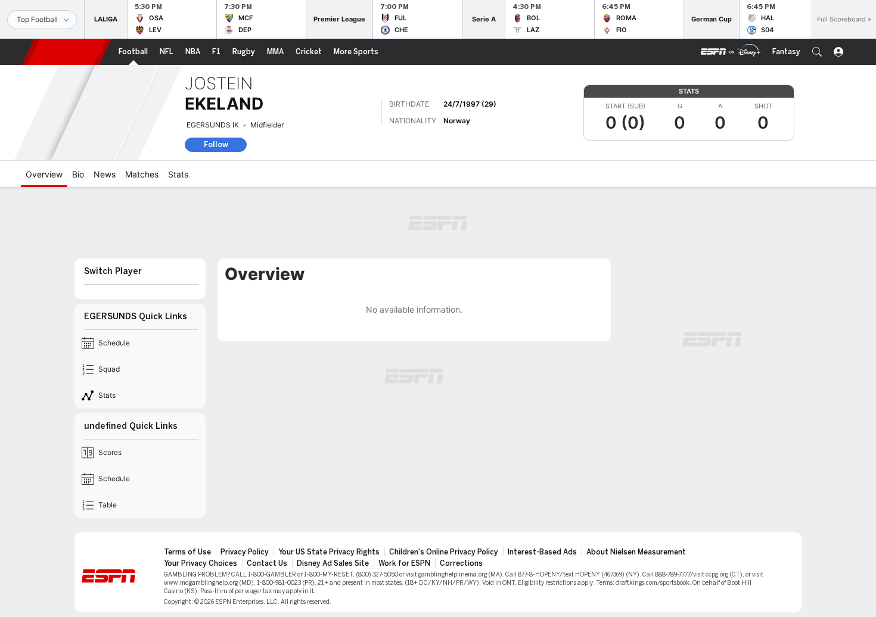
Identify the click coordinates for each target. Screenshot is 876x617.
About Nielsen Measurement (636, 552)
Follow (216, 144)
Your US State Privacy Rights (329, 552)
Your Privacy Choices (200, 563)
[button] (817, 52)
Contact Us (267, 563)
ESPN (66, 52)
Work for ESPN (404, 563)
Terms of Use (187, 552)
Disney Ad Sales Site (333, 563)
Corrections (461, 563)
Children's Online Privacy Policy (443, 552)
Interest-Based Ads (542, 552)
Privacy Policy (244, 552)
